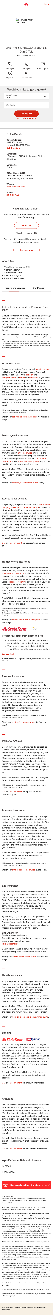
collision (29, 375)
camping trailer (9, 507)
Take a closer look (10, 944)
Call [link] (3, 543)
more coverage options (28, 461)
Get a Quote (26, 114)
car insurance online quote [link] (24, 417)
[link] (43, 65)
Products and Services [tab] (14, 288)
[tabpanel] (26, 164)
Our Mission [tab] (38, 288)
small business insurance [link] (23, 870)
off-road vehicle (31, 507)
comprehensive (9, 378)
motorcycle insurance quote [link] (25, 483)
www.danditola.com (16, 187)
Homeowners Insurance (13, 573)
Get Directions (13, 148)
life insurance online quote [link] (24, 957)
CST (22, 173)
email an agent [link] (15, 543)
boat (19, 507)
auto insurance (42, 369)
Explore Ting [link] (8, 654)
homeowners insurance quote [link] (26, 620)
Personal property (16, 582)
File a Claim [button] (26, 225)
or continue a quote (26, 118)
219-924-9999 (13, 195)
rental (22, 378)
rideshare (33, 378)
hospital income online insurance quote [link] (30, 1017)
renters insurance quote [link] (23, 722)
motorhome (44, 505)
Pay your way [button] (26, 250)
